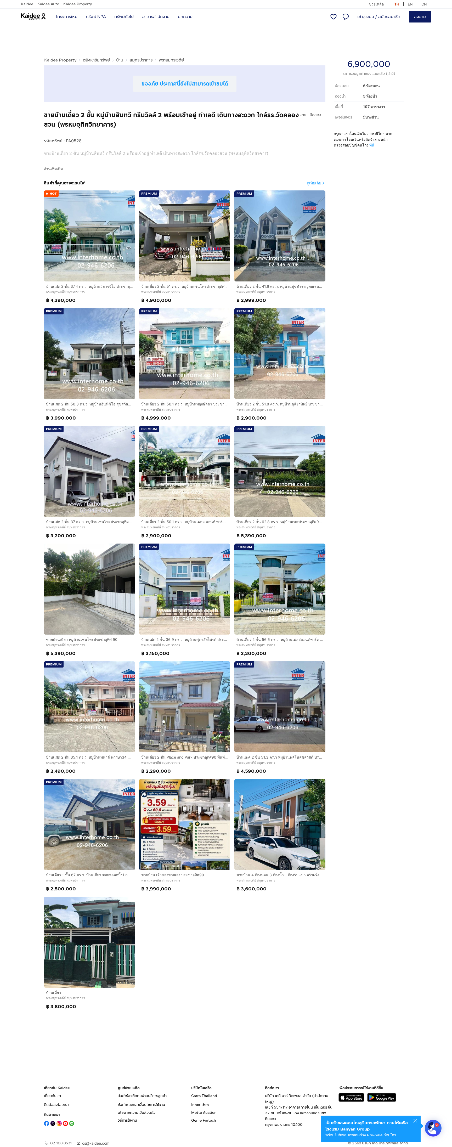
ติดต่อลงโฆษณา (56, 1105)
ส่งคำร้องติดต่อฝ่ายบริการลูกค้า (142, 1096)
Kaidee (27, 4)
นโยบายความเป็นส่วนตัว (136, 1112)
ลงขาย (420, 17)
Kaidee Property (77, 4)
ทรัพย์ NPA (96, 17)
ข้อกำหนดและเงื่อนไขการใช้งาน (141, 1105)
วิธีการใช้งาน (127, 1120)
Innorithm (200, 1105)
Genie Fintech (203, 1120)
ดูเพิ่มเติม (314, 183)
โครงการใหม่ (66, 17)
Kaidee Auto (48, 4)
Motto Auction (204, 1112)
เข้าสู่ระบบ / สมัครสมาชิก (378, 17)
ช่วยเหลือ (376, 4)
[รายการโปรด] (333, 16)
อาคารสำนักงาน (156, 17)
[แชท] (345, 17)
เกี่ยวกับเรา (52, 1096)
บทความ (185, 17)
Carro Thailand (204, 1096)
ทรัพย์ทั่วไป (124, 17)
